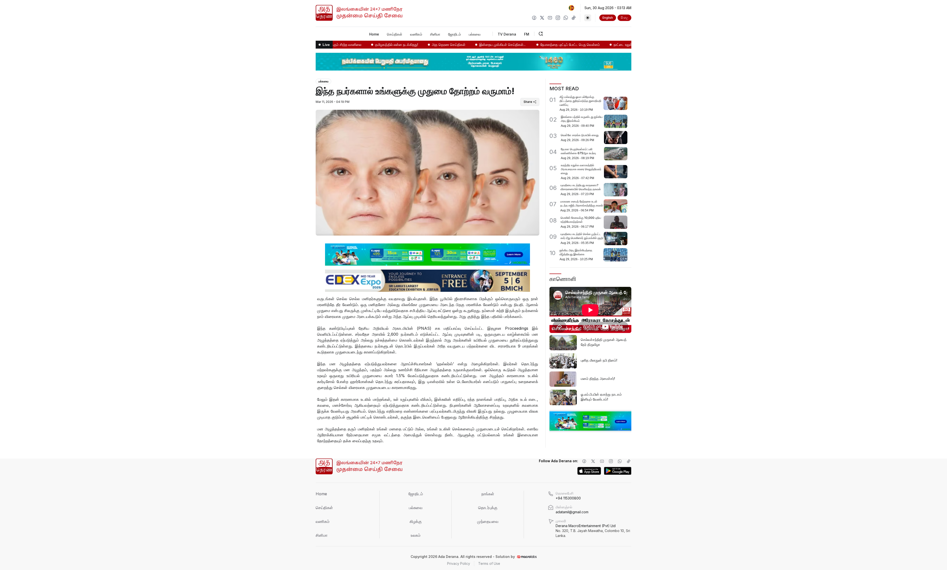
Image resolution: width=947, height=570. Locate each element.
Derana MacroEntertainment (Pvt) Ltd (593, 531)
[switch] (587, 17)
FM (526, 34)
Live (326, 45)
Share (528, 102)
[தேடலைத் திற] (556, 33)
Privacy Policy (458, 563)
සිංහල (624, 17)
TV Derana (507, 34)
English (607, 17)
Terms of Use (489, 563)
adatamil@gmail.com (572, 512)
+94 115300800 (568, 498)
